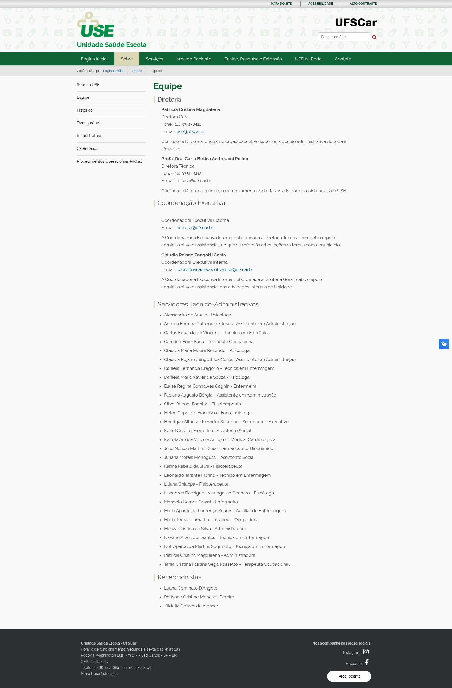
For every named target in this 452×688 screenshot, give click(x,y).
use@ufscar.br (191, 131)
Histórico (85, 110)
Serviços (154, 59)
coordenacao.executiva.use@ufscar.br (215, 269)
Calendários (87, 148)
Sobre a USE (88, 84)
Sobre (127, 59)
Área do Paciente (193, 59)
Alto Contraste (363, 3)
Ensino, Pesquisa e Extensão (253, 59)
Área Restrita (350, 676)
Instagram (351, 653)
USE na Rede (308, 59)
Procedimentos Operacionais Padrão (109, 161)
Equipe (83, 97)
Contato (343, 59)
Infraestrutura (89, 135)
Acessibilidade (320, 3)
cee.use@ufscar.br (195, 227)
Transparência (89, 122)
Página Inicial (94, 59)
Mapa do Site (281, 3)
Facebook (354, 664)
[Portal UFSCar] (356, 22)
